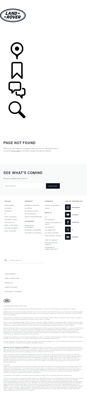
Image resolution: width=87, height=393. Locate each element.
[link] (43, 32)
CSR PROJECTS (49, 227)
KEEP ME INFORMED (11, 228)
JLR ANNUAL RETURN (51, 233)
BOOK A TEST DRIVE (11, 225)
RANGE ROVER (9, 205)
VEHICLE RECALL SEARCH (53, 235)
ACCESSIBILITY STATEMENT (13, 291)
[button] (43, 1)
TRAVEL (47, 208)
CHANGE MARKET (10, 274)
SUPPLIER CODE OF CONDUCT (51, 243)
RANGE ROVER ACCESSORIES (29, 226)
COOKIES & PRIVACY (11, 287)
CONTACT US (9, 283)
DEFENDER (8, 211)
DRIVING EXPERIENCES (52, 205)
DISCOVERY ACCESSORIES (33, 233)
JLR (46, 217)
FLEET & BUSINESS (11, 217)
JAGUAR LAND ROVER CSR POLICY (53, 223)
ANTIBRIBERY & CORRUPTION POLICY (51, 248)
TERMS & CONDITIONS (12, 278)
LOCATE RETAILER (30, 214)
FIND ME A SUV (9, 222)
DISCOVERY (8, 208)
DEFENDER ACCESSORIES (33, 230)
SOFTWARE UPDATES (31, 211)
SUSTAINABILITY (50, 220)
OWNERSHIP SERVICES (32, 205)
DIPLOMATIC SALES (11, 219)
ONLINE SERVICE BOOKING (33, 217)
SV (5, 214)
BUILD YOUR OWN (10, 231)
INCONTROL (28, 208)
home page (15, 151)
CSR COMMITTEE (50, 230)
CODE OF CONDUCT (51, 240)
